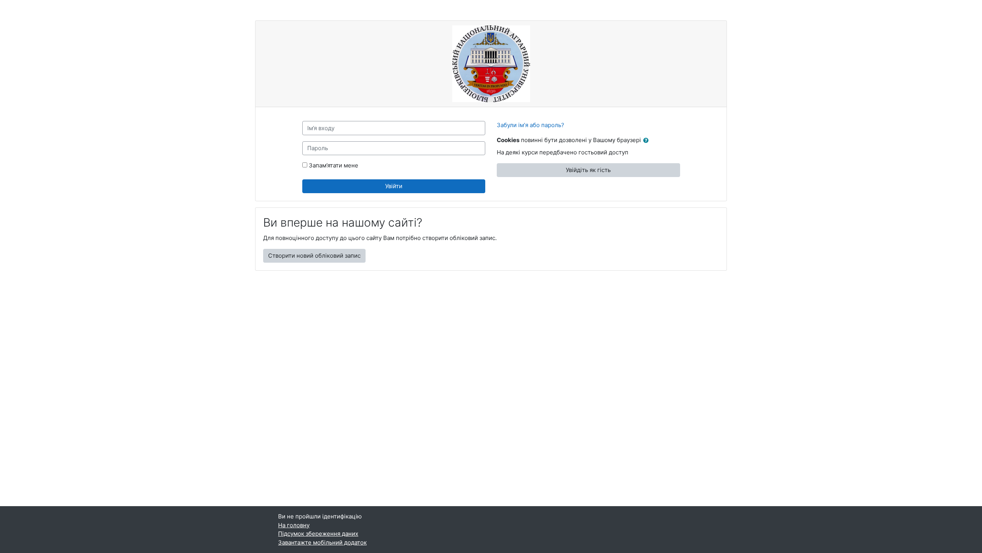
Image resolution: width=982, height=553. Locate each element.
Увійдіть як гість (588, 170)
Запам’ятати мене (333, 165)
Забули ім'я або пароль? (530, 125)
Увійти (393, 186)
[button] (647, 141)
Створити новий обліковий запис (314, 255)
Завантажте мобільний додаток (322, 542)
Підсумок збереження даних (318, 533)
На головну (294, 525)
